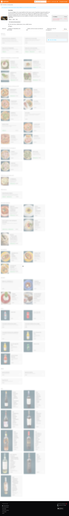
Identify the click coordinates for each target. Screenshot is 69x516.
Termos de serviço (5, 510)
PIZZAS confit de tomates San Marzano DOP (34, 29)
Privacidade (4, 511)
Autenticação (53, 1)
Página (10, 26)
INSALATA (4, 28)
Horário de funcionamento (15, 22)
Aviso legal (4, 508)
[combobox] (41, 2)
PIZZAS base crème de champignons (51, 29)
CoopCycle (63, 503)
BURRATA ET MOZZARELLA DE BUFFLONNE (13, 29)
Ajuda (3, 513)
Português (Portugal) (63, 1)
